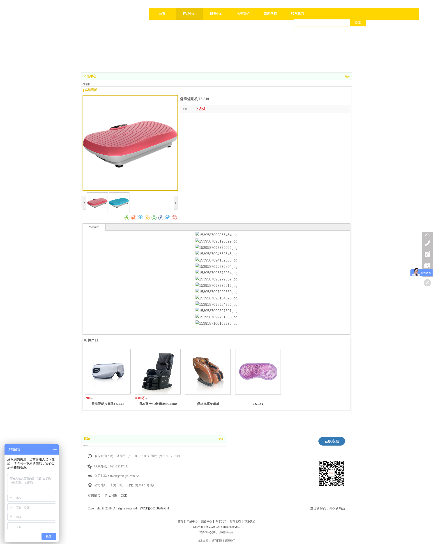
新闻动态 (235, 521)
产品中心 (90, 76)
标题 (87, 438)
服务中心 (206, 521)
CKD (124, 495)
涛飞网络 (110, 495)
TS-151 (258, 404)
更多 (347, 76)
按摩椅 (87, 84)
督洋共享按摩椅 (208, 404)
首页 (180, 521)
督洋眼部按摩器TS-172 (108, 404)
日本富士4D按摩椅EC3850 (158, 404)
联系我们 (249, 521)
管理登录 (230, 540)
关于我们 (221, 521)
